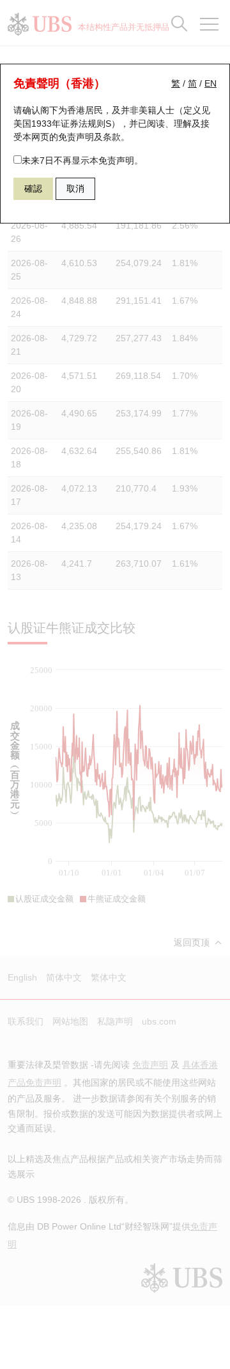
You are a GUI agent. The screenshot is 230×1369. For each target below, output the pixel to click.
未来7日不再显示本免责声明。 (82, 160)
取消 (75, 188)
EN (210, 83)
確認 (33, 188)
